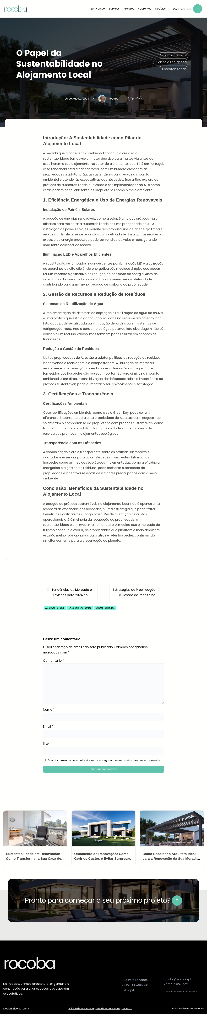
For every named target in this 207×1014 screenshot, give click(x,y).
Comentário (53, 660)
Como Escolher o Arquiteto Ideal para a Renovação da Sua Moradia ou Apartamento (170, 858)
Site (46, 743)
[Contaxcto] (186, 8)
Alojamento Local (173, 55)
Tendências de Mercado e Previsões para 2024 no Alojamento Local (72, 593)
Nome (48, 709)
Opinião (135, 98)
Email (48, 726)
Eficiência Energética (171, 62)
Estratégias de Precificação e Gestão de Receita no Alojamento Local (134, 593)
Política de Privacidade (81, 1008)
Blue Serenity (20, 1008)
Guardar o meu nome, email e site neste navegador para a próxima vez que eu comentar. (104, 760)
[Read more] (177, 900)
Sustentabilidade (173, 69)
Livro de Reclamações (108, 1008)
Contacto (127, 1008)
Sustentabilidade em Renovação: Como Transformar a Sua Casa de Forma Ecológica (33, 858)
